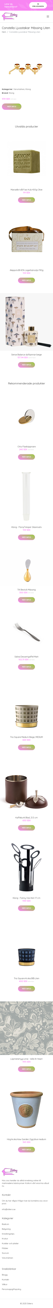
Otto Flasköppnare (26, 446)
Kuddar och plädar (10, 1243)
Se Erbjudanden (38, 5)
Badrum (5, 1224)
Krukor (5, 1238)
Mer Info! (11, 106)
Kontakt (5, 1279)
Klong (28, 89)
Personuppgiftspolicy (11, 1289)
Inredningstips (8, 1234)
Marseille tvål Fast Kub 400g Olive (26, 189)
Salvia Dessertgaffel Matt (26, 656)
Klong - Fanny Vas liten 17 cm (26, 898)
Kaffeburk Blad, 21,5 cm (26, 817)
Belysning (6, 1229)
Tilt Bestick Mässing (26, 589)
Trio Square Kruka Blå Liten (26, 978)
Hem (4, 32)
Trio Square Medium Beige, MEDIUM (26, 737)
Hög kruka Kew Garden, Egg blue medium (26, 1139)
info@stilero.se (8, 1209)
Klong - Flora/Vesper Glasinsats (26, 527)
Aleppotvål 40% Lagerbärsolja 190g (26, 270)
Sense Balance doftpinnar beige (26, 354)
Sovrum (5, 1253)
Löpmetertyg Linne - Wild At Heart (26, 1059)
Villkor (4, 1284)
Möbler (5, 1248)
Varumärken (19, 89)
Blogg (4, 1275)
